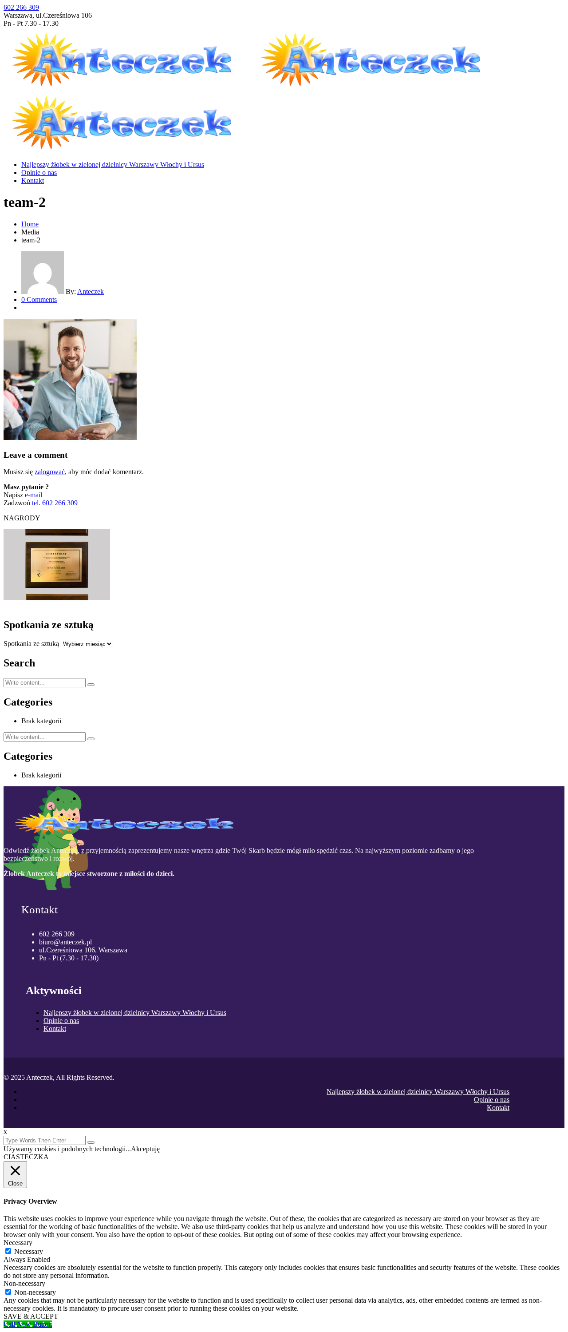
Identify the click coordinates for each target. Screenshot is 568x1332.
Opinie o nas (39, 172)
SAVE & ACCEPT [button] (31, 1316)
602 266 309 (21, 7)
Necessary (28, 1251)
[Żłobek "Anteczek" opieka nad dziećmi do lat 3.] (128, 86)
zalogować (50, 472)
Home (30, 224)
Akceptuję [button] (145, 1149)
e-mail (33, 495)
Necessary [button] (18, 1242)
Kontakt (32, 180)
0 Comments (39, 299)
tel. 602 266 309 (55, 503)
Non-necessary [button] (24, 1283)
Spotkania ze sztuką (31, 643)
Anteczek (90, 291)
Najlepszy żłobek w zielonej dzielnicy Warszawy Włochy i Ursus (112, 164)
